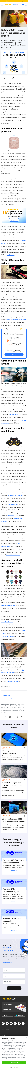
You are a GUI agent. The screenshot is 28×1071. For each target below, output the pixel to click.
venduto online (12, 504)
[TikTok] (7, 1023)
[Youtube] (11, 1023)
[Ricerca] (23, 5)
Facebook (14, 717)
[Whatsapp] (15, 1023)
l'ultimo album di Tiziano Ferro (15, 319)
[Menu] (2, 5)
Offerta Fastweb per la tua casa (13, 1)
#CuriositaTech (6, 695)
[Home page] (11, 4)
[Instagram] (3, 1023)
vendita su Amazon (7, 636)
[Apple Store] (7, 1015)
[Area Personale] (26, 4)
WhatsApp (18, 717)
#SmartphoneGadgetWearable (10, 698)
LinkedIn (6, 717)
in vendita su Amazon (15, 495)
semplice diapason (7, 622)
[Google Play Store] (19, 1015)
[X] (23, 1023)
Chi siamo (4, 1033)
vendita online (13, 414)
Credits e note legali (6, 1035)
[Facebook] (19, 1023)
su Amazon (10, 255)
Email (22, 717)
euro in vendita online (12, 681)
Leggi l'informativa (7, 962)
